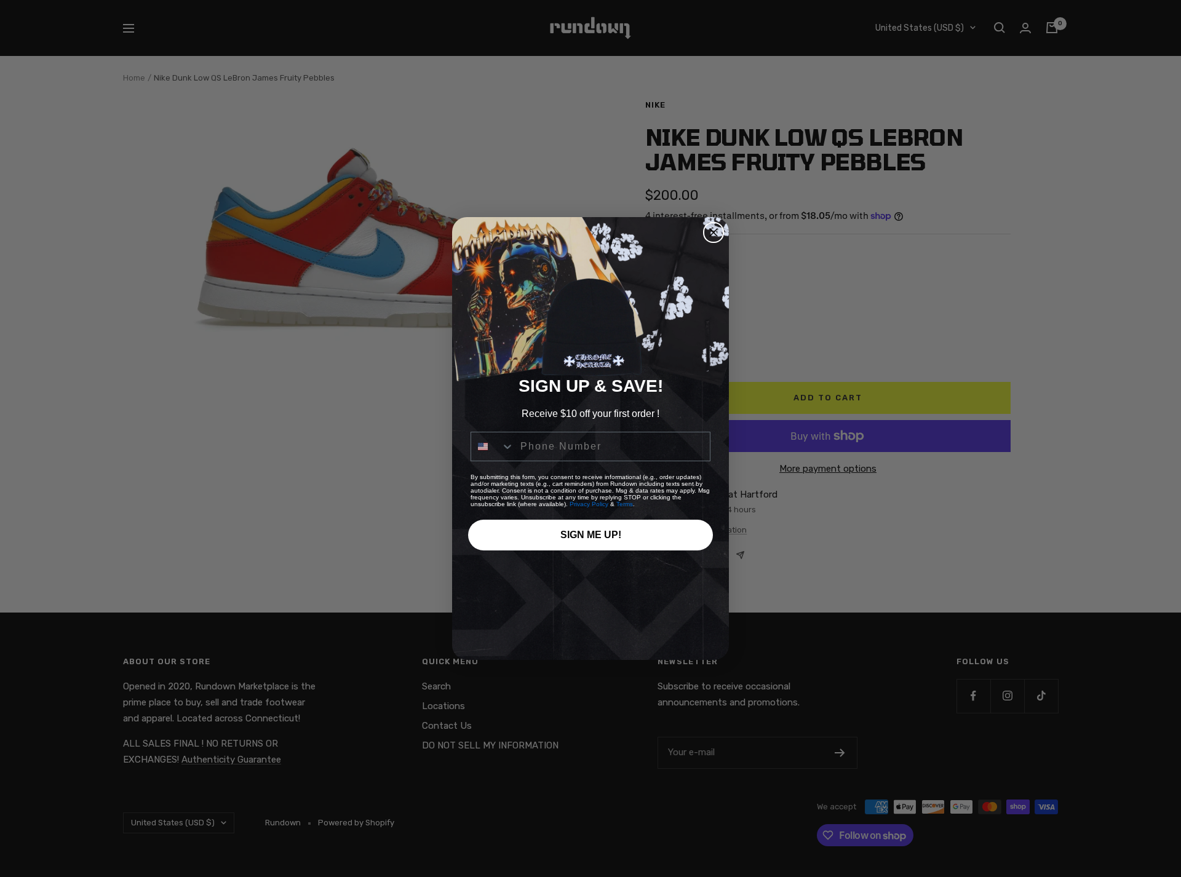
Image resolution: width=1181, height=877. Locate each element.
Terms (624, 504)
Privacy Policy (589, 504)
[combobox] (492, 446)
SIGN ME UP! (590, 535)
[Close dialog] (713, 232)
